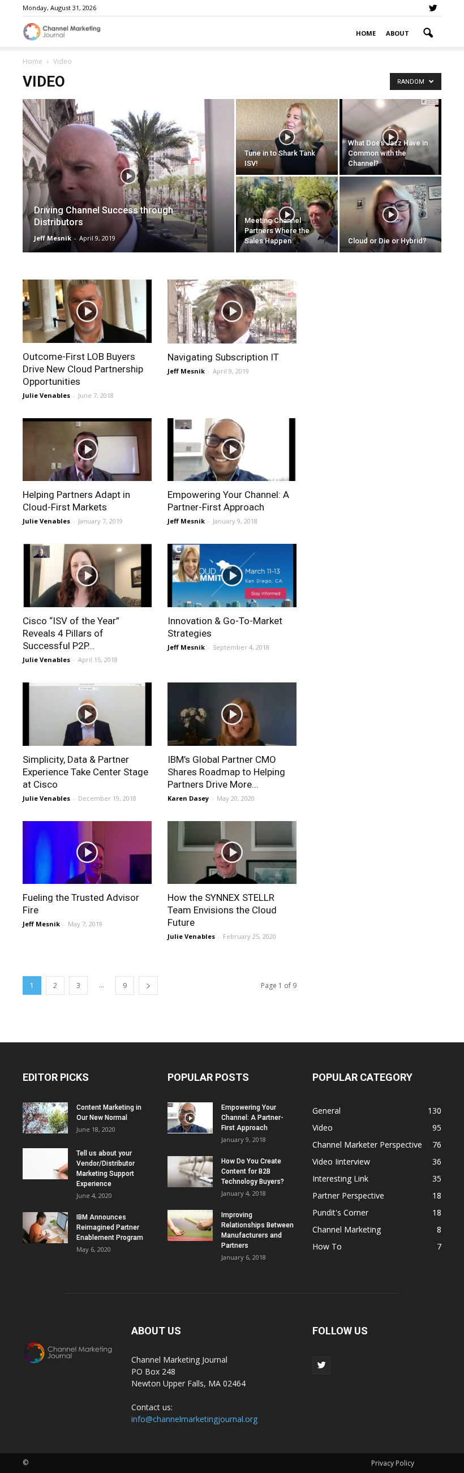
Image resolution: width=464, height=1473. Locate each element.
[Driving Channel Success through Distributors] (128, 190)
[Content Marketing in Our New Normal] (45, 1117)
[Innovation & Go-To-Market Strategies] (232, 575)
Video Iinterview (341, 1161)
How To (327, 1246)
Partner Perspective (348, 1195)
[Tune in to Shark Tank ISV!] (287, 137)
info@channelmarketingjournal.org (194, 1419)
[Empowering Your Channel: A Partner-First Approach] (232, 450)
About (397, 33)
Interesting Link (340, 1178)
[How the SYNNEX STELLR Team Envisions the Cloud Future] (232, 852)
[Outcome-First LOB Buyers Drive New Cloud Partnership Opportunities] (87, 311)
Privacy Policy (392, 1463)
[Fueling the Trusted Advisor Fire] (87, 852)
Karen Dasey (188, 798)
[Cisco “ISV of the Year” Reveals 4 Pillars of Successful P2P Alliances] (87, 575)
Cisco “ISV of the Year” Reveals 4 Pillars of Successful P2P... (71, 633)
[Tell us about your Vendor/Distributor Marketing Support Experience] (45, 1163)
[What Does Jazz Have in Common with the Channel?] (390, 137)
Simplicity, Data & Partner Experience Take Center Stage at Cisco (85, 772)
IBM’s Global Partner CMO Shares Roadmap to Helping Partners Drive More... (226, 772)
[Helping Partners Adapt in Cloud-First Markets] (87, 450)
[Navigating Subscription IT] (232, 311)
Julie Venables (46, 395)
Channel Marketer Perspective (367, 1144)
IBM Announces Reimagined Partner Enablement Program (109, 1227)
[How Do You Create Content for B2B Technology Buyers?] (190, 1171)
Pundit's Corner (340, 1212)
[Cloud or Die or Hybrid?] (390, 214)
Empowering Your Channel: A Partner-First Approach (252, 1117)
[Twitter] (432, 8)
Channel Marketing (346, 1229)
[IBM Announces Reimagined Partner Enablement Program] (45, 1227)
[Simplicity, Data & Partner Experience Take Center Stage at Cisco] (87, 714)
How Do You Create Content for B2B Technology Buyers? (252, 1171)
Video (322, 1127)
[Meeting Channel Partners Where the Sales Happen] (287, 214)
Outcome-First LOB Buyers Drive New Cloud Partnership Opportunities (83, 369)
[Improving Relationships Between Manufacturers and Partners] (190, 1225)
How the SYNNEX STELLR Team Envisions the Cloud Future (222, 910)
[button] (427, 33)
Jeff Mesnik (52, 238)
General (326, 1110)
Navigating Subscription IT (223, 357)
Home (366, 33)
